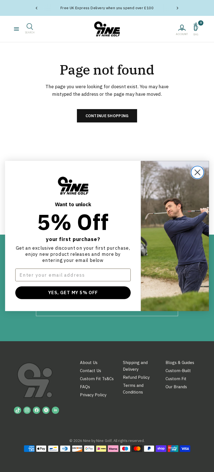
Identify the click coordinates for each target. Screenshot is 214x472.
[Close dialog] (197, 172)
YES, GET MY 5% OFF (73, 293)
